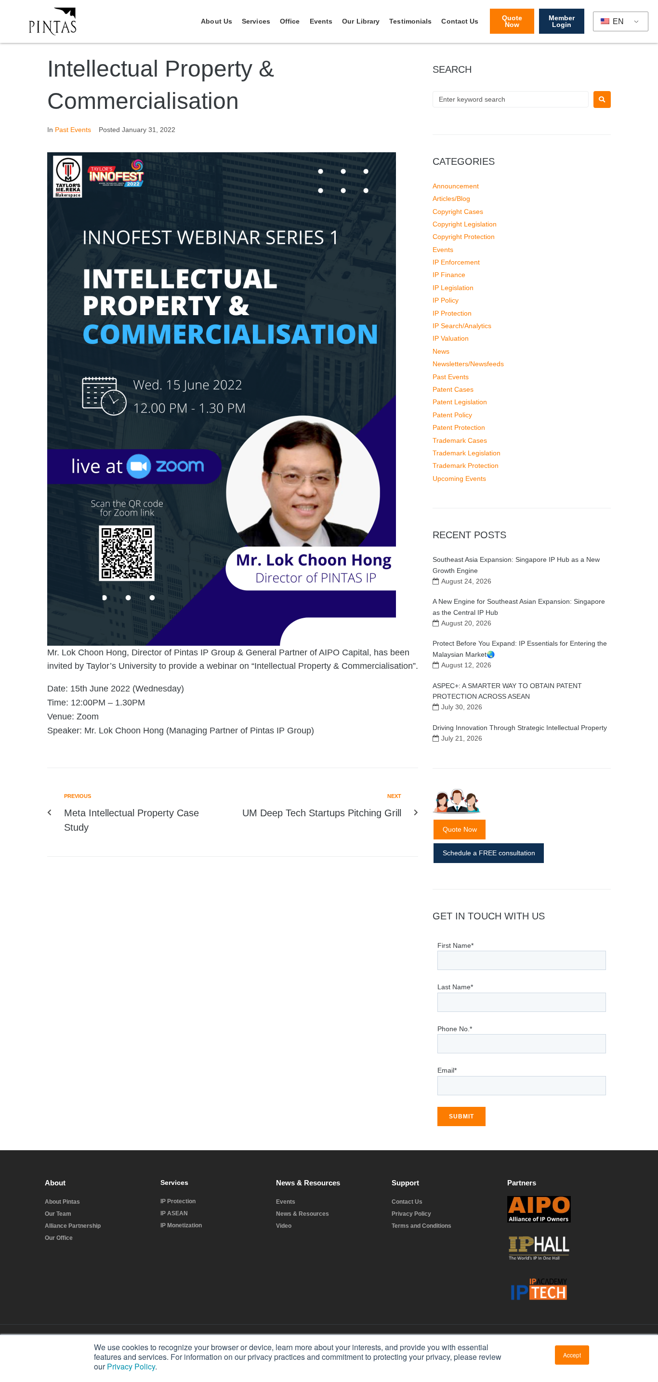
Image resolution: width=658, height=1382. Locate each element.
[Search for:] (511, 99)
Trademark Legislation (466, 453)
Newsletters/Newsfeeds (468, 364)
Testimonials (410, 21)
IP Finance (449, 275)
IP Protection (452, 313)
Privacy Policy (131, 1366)
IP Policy (446, 300)
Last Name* (455, 987)
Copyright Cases (458, 211)
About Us (216, 21)
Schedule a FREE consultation (489, 853)
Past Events (73, 129)
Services (256, 21)
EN (617, 21)
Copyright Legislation (465, 224)
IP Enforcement (456, 262)
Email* (447, 1070)
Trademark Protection (466, 465)
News (441, 351)
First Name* (455, 945)
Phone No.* (454, 1029)
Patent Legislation (460, 402)
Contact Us (459, 21)
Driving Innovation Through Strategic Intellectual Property (520, 727)
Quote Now (460, 829)
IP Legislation (453, 288)
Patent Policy (452, 415)
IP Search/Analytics (462, 326)
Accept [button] (572, 1355)
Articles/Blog (451, 198)
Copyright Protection (464, 236)
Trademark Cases (460, 440)
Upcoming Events (459, 478)
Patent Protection (459, 427)
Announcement (456, 186)
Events (321, 21)
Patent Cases (453, 389)
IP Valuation (451, 338)
